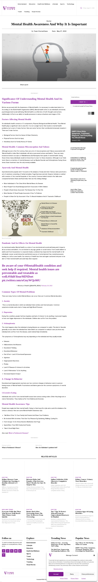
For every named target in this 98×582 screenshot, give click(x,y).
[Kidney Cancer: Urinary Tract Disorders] (85, 468)
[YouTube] (16, 551)
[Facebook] (3, 551)
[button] (94, 555)
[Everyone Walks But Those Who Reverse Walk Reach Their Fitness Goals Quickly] (12, 500)
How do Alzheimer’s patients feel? (46, 447)
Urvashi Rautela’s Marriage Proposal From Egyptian (78, 148)
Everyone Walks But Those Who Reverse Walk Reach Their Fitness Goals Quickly (11, 514)
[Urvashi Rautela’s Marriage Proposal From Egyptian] (92, 148)
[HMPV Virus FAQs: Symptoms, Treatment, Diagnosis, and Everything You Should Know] (83, 126)
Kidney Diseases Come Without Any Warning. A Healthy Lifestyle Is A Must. (10, 482)
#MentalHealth (33, 265)
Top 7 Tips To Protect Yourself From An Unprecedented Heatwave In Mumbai (60, 514)
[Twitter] (11, 551)
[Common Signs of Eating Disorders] (85, 500)
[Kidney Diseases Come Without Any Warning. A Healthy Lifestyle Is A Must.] (12, 468)
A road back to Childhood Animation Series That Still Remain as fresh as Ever (78, 159)
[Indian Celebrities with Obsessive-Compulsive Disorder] (61, 468)
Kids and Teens (7, 509)
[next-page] (92, 113)
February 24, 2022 (46, 286)
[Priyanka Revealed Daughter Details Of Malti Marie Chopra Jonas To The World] (92, 170)
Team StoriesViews (41, 31)
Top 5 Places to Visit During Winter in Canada (84, 543)
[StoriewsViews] (9, 8)
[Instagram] (7, 551)
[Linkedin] (20, 551)
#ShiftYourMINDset (20, 276)
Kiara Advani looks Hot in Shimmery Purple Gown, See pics (79, 180)
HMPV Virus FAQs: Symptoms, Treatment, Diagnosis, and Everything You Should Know (82, 134)
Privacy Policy (64, 578)
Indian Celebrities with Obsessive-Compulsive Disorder (59, 481)
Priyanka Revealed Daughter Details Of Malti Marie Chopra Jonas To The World (79, 170)
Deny (72, 574)
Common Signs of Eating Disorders (84, 512)
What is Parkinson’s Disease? (19, 433)
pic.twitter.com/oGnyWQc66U (21, 280)
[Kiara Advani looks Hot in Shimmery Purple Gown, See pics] (92, 180)
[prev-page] (89, 113)
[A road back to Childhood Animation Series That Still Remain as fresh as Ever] (92, 159)
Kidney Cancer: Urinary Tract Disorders (84, 480)
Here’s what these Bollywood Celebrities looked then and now (77, 191)
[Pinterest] (3, 555)
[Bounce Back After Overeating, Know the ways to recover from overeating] (36, 500)
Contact (83, 578)
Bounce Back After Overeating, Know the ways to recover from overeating (34, 514)
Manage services (58, 569)
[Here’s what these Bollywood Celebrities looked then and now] (92, 191)
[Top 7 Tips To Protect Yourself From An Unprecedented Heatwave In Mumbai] (61, 500)
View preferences (88, 574)
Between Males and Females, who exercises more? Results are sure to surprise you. (35, 482)
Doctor (49, 21)
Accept (56, 574)
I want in (82, 102)
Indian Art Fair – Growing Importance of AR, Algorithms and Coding (61, 544)
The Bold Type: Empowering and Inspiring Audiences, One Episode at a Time (60, 551)
